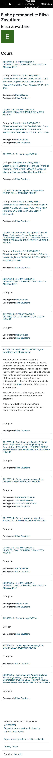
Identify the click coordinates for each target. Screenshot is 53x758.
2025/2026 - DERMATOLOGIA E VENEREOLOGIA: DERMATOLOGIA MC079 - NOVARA (24, 112)
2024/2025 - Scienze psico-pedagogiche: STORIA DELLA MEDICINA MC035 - (23, 646)
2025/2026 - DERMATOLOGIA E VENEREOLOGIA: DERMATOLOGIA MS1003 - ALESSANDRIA (24, 64)
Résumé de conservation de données (22, 728)
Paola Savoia (21, 95)
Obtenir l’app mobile (14, 731)
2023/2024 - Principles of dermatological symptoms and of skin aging (23, 350)
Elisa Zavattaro (22, 98)
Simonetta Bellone (24, 500)
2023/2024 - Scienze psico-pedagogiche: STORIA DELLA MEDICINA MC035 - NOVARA (25, 519)
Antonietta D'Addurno (25, 503)
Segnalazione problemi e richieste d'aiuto (24, 739)
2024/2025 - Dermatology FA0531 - (20, 618)
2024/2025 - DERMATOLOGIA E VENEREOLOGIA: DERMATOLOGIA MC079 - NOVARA (24, 550)
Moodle (18, 754)
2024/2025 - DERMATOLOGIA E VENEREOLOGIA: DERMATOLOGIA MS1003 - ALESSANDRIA (24, 585)
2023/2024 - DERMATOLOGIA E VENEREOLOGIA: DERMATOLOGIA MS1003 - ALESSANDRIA (24, 281)
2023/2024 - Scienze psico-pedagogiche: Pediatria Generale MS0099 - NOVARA (23, 480)
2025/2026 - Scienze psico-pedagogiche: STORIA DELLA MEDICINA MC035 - (23, 191)
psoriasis (18, 384)
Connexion (46, 4)
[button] (11, 4)
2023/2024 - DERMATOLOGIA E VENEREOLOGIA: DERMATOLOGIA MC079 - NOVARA (24, 316)
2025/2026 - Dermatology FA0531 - (20, 154)
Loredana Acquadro (25, 497)
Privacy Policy (11, 746)
